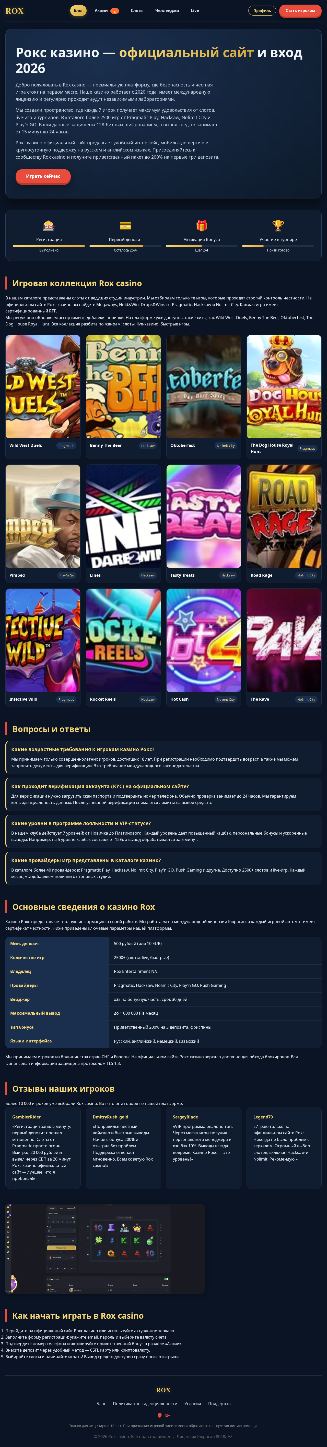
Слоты (137, 10)
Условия (192, 1403)
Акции (106, 10)
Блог (78, 10)
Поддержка (219, 1403)
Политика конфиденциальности (145, 1403)
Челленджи (167, 10)
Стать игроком (300, 10)
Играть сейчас (43, 176)
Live (195, 10)
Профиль (262, 10)
